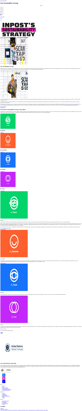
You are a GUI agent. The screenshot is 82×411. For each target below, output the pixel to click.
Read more (2, 132)
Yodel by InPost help (5, 388)
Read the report (2, 107)
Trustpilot (1, 408)
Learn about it (2, 190)
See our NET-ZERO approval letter (5, 228)
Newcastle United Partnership (6, 389)
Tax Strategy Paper (5, 403)
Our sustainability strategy (6, 390)
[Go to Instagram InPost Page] (3, 379)
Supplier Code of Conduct (27, 410)
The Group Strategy (3, 106)
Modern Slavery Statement (35, 410)
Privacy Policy (2, 410)
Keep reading (2, 171)
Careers (3, 404)
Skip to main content (3, 0)
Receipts (3, 393)
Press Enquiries (4, 402)
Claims (3, 397)
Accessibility (4, 394)
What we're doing (3, 263)
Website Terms (7, 410)
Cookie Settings (45, 410)
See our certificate (3, 229)
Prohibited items (4, 395)
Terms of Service (11, 410)
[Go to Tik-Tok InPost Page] (3, 382)
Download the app (5, 387)
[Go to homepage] (5, 372)
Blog (3, 386)
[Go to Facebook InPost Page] (3, 376)
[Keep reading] (1, 333)
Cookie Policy (41, 410)
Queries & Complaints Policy (18, 410)
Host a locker (4, 401)
